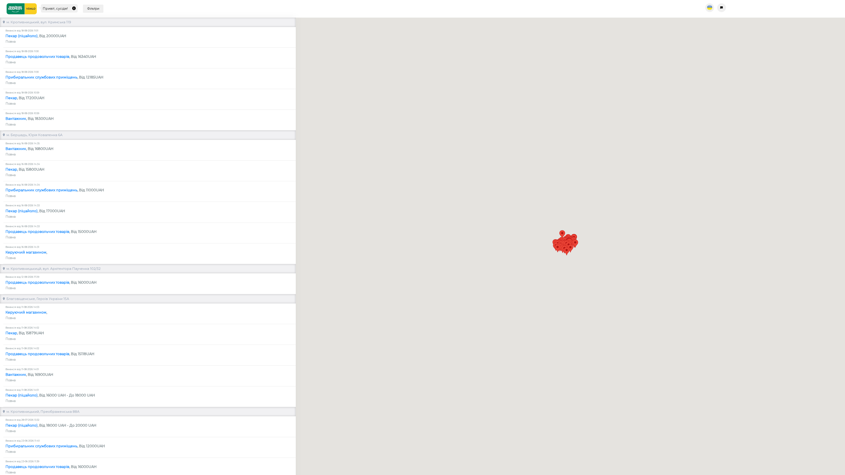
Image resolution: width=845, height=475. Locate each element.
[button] (557, 248)
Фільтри (93, 9)
